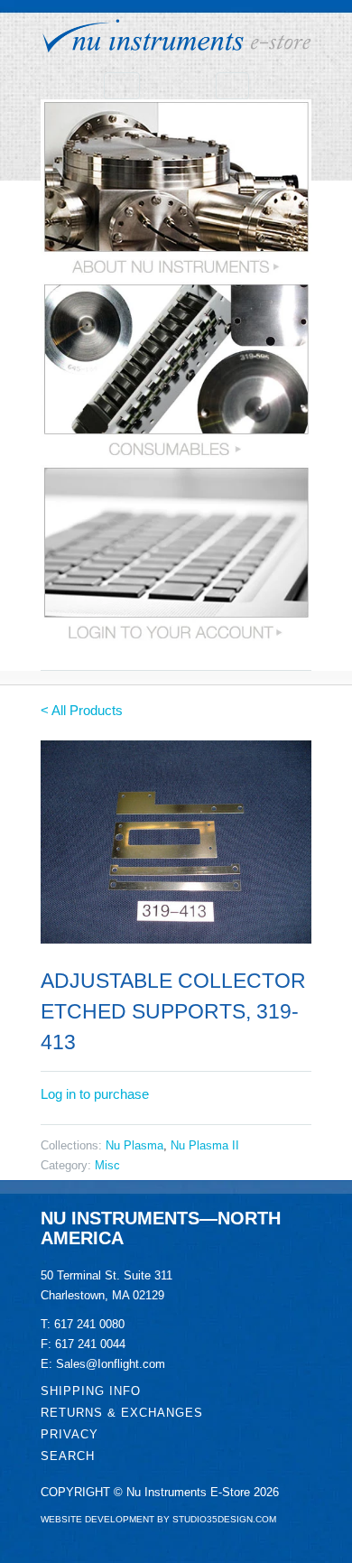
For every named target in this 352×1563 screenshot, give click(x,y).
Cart (232, 85)
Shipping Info (91, 1391)
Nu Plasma (134, 1145)
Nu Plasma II (205, 1145)
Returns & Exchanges (122, 1412)
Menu (122, 85)
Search (68, 1456)
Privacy (69, 1434)
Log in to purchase (95, 1094)
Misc (107, 1165)
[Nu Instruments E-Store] (176, 38)
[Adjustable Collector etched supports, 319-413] (176, 842)
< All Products (82, 710)
